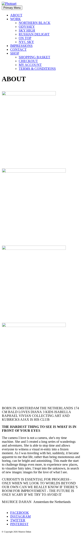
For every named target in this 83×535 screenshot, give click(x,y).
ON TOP (25, 38)
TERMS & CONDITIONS (37, 68)
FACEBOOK (19, 512)
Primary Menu (12, 7)
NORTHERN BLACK (34, 23)
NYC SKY (26, 42)
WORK (15, 19)
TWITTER (17, 520)
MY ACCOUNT (30, 65)
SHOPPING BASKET (34, 57)
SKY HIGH (27, 30)
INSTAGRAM (20, 516)
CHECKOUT (28, 61)
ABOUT (16, 15)
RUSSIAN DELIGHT (34, 34)
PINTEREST (19, 524)
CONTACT (18, 49)
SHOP (14, 53)
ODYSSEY (27, 26)
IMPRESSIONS (21, 45)
